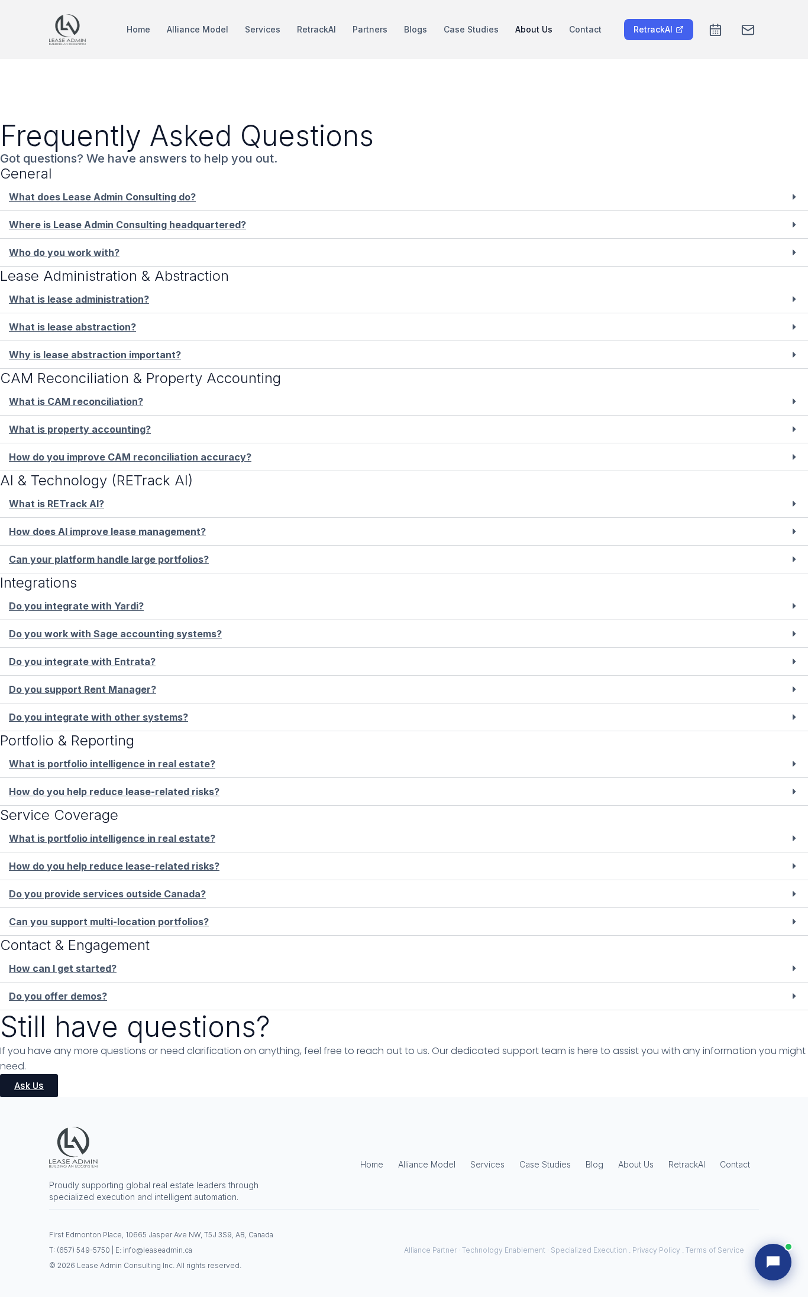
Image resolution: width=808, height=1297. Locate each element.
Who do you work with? (64, 252)
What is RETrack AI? (56, 504)
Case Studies (471, 29)
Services (262, 29)
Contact (585, 29)
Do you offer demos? (58, 996)
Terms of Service (715, 1250)
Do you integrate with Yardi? (76, 606)
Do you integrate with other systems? (98, 717)
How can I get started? (63, 968)
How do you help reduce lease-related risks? (114, 791)
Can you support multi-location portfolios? (109, 922)
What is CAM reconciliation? (76, 401)
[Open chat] (773, 1262)
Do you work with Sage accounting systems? (115, 634)
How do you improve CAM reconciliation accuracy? (130, 457)
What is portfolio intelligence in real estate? (112, 764)
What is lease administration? (79, 299)
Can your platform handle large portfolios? (109, 559)
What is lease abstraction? (72, 327)
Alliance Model (197, 29)
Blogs (415, 29)
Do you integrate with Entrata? (82, 661)
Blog (594, 1164)
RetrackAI (316, 29)
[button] (404, 197)
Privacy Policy (656, 1250)
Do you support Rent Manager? (82, 689)
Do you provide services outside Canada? (107, 894)
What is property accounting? (80, 429)
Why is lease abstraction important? (95, 355)
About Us (533, 29)
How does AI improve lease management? (107, 531)
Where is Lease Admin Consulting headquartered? (127, 225)
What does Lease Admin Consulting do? (102, 197)
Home (138, 29)
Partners (370, 29)
